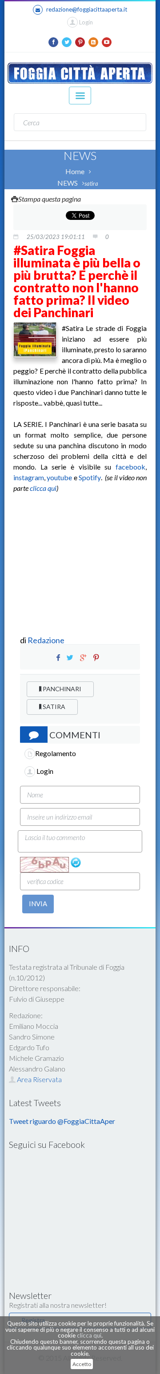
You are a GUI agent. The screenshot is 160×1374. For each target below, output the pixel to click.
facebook (130, 466)
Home (74, 171)
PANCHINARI (61, 689)
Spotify (90, 477)
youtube (59, 477)
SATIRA (53, 706)
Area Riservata (39, 1079)
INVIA (38, 904)
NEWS (67, 183)
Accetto (81, 1364)
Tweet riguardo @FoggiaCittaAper (62, 1121)
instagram (28, 477)
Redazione (47, 640)
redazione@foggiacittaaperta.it (86, 9)
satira (91, 183)
